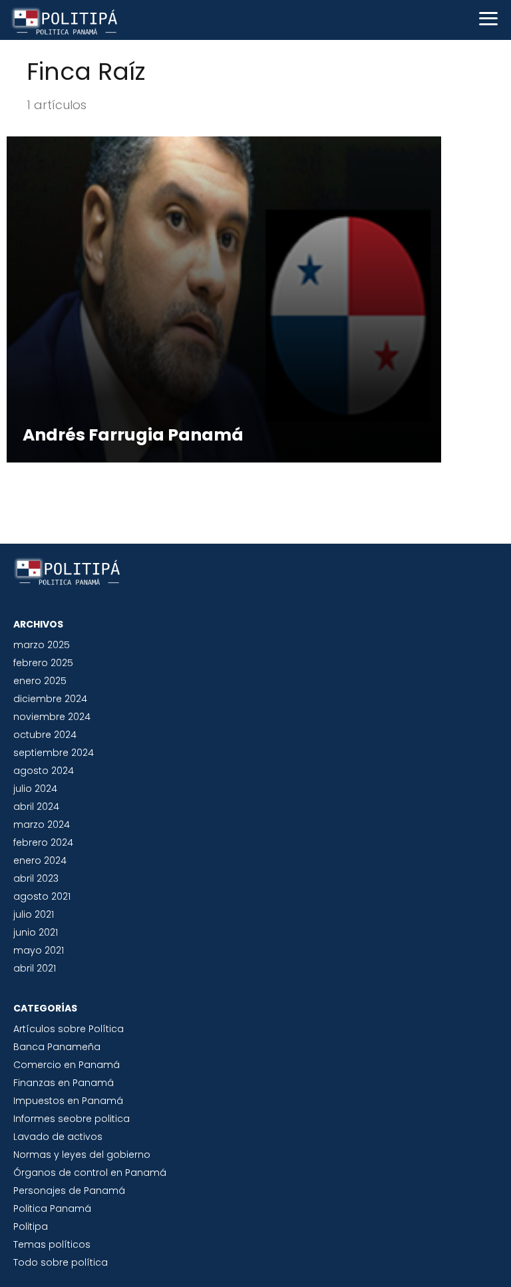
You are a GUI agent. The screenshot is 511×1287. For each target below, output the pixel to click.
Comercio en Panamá (66, 1064)
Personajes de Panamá (69, 1190)
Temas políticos (51, 1244)
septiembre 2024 (53, 752)
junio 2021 (35, 932)
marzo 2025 (41, 644)
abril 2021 (34, 968)
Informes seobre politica (71, 1118)
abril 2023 (36, 878)
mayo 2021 (38, 950)
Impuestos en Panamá (68, 1100)
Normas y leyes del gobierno (81, 1154)
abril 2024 (36, 806)
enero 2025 (40, 680)
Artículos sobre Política (68, 1028)
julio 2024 (35, 788)
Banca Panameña (56, 1046)
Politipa (30, 1226)
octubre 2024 (45, 734)
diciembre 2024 (50, 698)
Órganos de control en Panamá (89, 1172)
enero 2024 (40, 860)
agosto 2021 (42, 896)
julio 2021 (33, 914)
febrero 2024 (43, 842)
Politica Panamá (52, 1208)
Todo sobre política (60, 1262)
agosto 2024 (43, 770)
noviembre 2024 (51, 716)
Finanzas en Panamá (63, 1082)
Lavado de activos (57, 1136)
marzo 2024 (41, 824)
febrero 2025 (43, 662)
